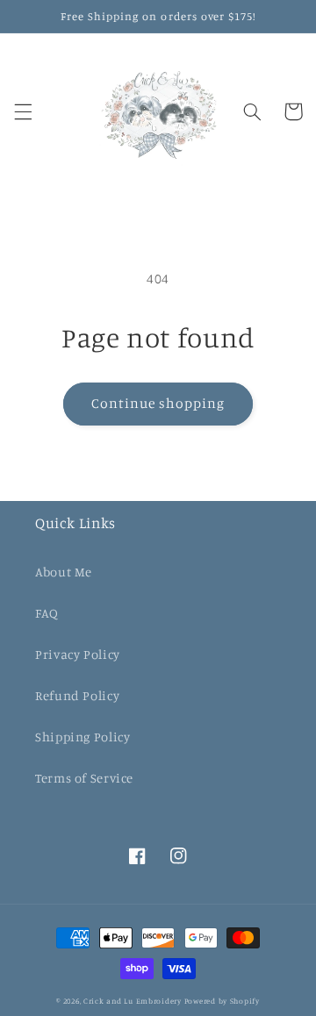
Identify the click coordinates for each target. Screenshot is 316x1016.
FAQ (47, 612)
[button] (23, 111)
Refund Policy (77, 695)
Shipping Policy (82, 736)
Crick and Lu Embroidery (132, 1000)
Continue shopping (158, 403)
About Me (63, 571)
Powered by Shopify (222, 1000)
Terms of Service (84, 777)
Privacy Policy (77, 654)
